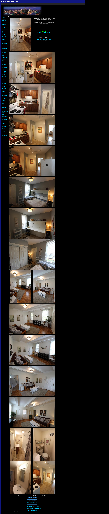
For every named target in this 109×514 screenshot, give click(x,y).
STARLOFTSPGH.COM (32, 500)
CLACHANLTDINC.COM (32, 497)
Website (10, 511)
